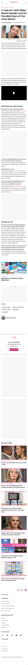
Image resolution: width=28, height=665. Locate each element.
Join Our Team (4, 620)
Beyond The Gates (5, 610)
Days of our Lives (6, 307)
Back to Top (20, 590)
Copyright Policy (4, 650)
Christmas (23, 111)
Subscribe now (14, 349)
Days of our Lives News (18, 307)
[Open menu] (1, 2)
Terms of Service (4, 648)
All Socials (5, 639)
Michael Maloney (7, 22)
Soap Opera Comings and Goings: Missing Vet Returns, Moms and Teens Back (12, 510)
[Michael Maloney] (4, 318)
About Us (3, 618)
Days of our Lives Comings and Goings (10, 577)
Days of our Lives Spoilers (7, 461)
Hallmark (16, 171)
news (2, 506)
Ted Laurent (5, 312)
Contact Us (4, 627)
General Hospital (5, 603)
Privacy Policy (4, 646)
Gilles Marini (15, 309)
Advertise (3, 622)
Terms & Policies (5, 625)
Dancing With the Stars (18, 186)
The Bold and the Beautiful (7, 608)
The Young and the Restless (8, 606)
